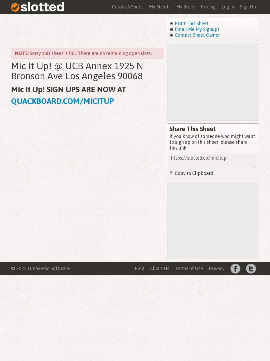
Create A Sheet (127, 7)
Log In (227, 7)
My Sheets (160, 7)
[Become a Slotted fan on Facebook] (235, 268)
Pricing (208, 7)
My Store (185, 7)
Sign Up (248, 7)
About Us (159, 268)
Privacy (217, 268)
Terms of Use (189, 268)
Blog (139, 268)
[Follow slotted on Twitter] (251, 268)
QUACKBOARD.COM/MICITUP (62, 100)
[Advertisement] (87, 31)
